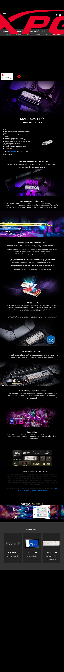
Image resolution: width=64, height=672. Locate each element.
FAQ (47, 34)
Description (7, 34)
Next (59, 548)
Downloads (38, 34)
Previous (5, 548)
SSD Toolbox (12, 151)
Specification (18, 34)
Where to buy (56, 34)
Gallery (28, 34)
